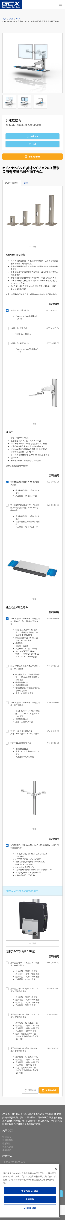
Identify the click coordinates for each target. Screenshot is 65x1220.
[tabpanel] (32, 100)
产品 (11, 18)
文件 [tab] (26, 182)
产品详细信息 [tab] (11, 182)
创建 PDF (34, 136)
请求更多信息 (34, 156)
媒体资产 (6, 1150)
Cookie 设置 (30, 1207)
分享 (34, 144)
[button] (60, 4)
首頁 (4, 18)
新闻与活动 (7, 1140)
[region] (30, 1190)
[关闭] (55, 1168)
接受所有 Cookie (29, 1190)
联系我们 (6, 1143)
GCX (18, 18)
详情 (34, 246)
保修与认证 (7, 1146)
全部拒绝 (30, 1199)
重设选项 (32, 1090)
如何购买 (6, 1136)
